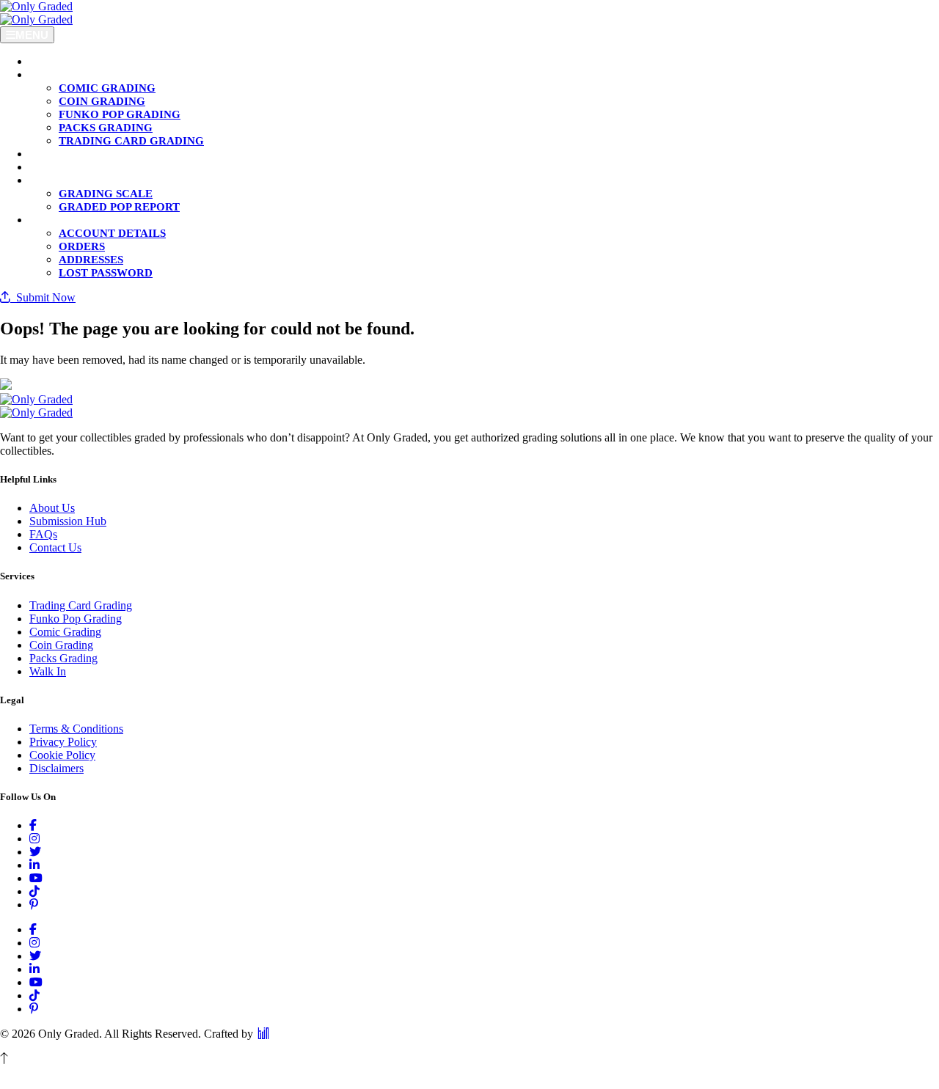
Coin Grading (61, 645)
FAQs (43, 534)
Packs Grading (63, 658)
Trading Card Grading (80, 605)
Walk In (47, 671)
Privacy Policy (63, 742)
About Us (52, 508)
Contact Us (55, 547)
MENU (31, 35)
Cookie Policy (62, 755)
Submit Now (43, 297)
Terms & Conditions (76, 728)
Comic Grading (65, 632)
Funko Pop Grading (75, 618)
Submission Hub (67, 521)
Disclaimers (56, 768)
